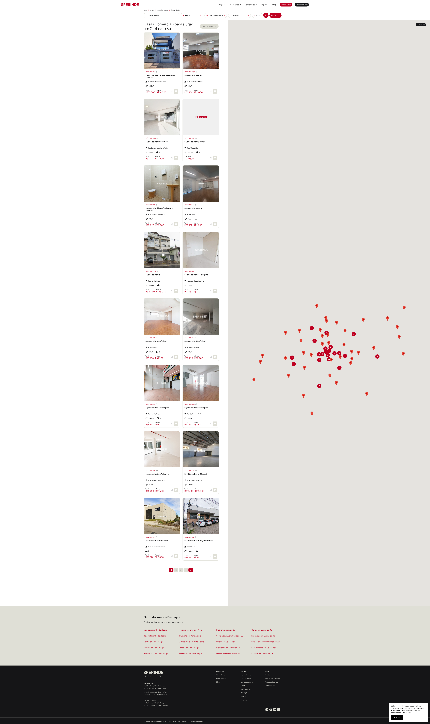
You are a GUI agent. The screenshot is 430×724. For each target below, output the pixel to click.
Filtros (273, 15)
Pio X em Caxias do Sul (225, 630)
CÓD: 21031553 (150, 404)
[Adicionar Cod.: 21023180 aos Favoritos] (176, 158)
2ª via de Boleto (246, 678)
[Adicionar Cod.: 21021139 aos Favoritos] (215, 224)
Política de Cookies (271, 682)
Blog (274, 5)
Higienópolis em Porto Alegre (191, 630)
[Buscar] (266, 15)
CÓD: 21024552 (190, 72)
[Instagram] (267, 709)
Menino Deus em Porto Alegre (156, 653)
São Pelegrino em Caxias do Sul (264, 647)
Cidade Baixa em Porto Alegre (191, 642)
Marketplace (245, 693)
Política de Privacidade (272, 678)
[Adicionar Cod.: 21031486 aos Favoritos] (176, 490)
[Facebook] (278, 709)
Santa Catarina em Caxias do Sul (229, 636)
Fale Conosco (269, 675)
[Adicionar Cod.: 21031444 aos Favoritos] (176, 357)
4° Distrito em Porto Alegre (190, 636)
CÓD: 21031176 (189, 537)
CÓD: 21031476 (150, 537)
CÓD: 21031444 (151, 337)
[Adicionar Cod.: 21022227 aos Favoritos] (215, 158)
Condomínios (250, 5)
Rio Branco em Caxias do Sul (228, 647)
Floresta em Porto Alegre (189, 647)
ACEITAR (397, 718)
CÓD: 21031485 (190, 404)
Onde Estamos (221, 678)
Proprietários (234, 5)
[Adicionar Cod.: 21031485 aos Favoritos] (215, 423)
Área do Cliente (286, 4)
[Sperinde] (130, 4)
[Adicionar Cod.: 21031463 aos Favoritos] (215, 291)
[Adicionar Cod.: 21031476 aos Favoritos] (176, 556)
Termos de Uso (270, 685)
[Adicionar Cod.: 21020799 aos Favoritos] (176, 291)
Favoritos (244, 700)
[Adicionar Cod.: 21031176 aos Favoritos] (215, 556)
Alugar (220, 5)
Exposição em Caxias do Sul (263, 636)
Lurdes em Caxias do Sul (226, 642)
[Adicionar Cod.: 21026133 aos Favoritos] (176, 91)
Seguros (264, 5)
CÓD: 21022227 (190, 138)
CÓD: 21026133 (150, 72)
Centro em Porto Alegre (153, 642)
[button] (303, 353)
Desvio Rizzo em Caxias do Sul (229, 653)
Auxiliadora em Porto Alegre (155, 630)
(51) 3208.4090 (162, 694)
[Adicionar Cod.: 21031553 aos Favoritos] (176, 423)
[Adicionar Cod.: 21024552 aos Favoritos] (215, 91)
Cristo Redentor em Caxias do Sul (265, 642)
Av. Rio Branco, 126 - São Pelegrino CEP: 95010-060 (155, 702)
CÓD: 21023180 (151, 138)
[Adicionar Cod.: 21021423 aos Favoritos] (176, 224)
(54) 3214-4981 (163, 705)
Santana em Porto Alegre (154, 647)
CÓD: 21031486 (151, 470)
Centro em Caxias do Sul (261, 630)
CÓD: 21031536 (189, 337)
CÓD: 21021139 (189, 205)
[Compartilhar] (172, 91)
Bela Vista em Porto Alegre (155, 636)
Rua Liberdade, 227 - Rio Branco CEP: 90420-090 (154, 685)
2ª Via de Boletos (302, 4)
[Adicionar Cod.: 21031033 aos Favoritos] (215, 490)
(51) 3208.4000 (163, 688)
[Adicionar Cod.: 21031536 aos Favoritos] (215, 357)
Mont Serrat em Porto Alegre (190, 653)
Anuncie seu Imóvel (247, 682)
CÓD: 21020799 (151, 271)
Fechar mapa (421, 25)
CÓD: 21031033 (190, 470)
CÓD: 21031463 (189, 271)
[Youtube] (270, 709)
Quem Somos (221, 675)
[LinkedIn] (274, 709)
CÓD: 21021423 (150, 205)
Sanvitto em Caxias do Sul (262, 653)
